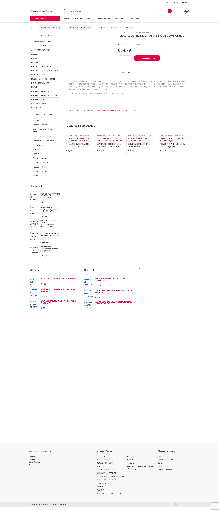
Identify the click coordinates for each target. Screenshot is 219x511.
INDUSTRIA (35, 62)
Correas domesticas (40, 125)
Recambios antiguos (40, 158)
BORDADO (35, 58)
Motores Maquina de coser (43, 136)
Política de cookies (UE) (167, 470)
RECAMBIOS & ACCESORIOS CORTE (44, 95)
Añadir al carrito (148, 58)
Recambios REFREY (40, 167)
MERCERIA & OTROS (39, 75)
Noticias (78, 19)
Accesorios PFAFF (39, 120)
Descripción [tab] (126, 73)
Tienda (175, 2)
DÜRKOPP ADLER (103, 483)
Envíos (160, 463)
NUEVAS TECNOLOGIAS (40, 83)
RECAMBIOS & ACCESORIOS (51, 27)
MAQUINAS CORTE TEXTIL (41, 66)
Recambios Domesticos (41, 162)
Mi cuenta (185, 2)
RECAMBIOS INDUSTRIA (40, 99)
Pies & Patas (37, 145)
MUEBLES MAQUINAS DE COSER (43, 79)
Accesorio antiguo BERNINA (41, 42)
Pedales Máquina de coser (80, 27)
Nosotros (68, 19)
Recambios (37, 154)
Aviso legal (162, 466)
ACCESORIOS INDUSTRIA (40, 50)
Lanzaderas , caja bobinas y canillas (77, 135)
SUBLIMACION (36, 108)
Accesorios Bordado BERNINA (42, 46)
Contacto (166, 2)
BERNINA (34, 54)
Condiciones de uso (165, 460)
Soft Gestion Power (38, 104)
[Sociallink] (33, 470)
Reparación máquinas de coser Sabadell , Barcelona (118, 19)
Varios (35, 176)
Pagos (160, 456)
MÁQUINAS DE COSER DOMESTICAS (44, 71)
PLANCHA (35, 87)
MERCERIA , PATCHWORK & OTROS (110, 493)
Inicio (31, 27)
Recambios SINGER (40, 171)
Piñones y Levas (39, 149)
